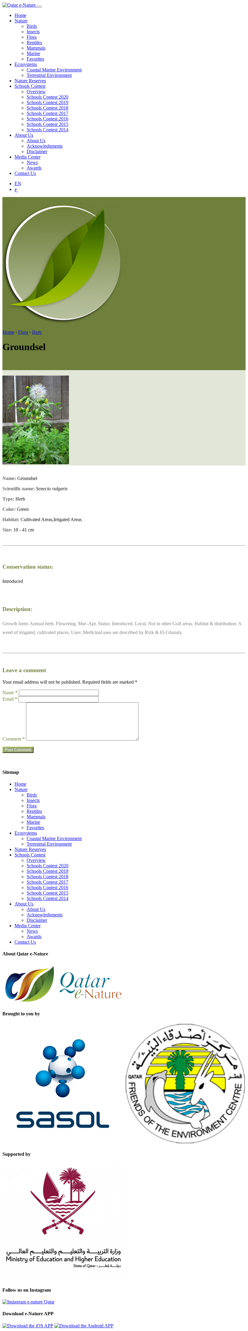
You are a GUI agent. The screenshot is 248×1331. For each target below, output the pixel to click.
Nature (21, 20)
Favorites (35, 58)
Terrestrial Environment (49, 75)
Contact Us (25, 173)
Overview (36, 91)
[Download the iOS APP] (27, 1325)
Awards (34, 167)
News (32, 162)
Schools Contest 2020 (47, 97)
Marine (33, 53)
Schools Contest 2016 (47, 118)
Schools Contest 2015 (47, 124)
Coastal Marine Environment (54, 69)
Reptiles (34, 42)
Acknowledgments (45, 146)
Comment (13, 738)
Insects (33, 31)
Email (9, 699)
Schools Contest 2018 (47, 107)
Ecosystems (26, 64)
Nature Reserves (30, 80)
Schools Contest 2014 (47, 129)
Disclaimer (37, 151)
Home (20, 15)
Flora (32, 37)
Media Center (28, 156)
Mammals (36, 48)
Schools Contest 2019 (47, 102)
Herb (37, 332)
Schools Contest (30, 86)
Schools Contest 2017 (47, 113)
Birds (32, 26)
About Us (24, 135)
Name (10, 692)
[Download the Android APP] (83, 1325)
